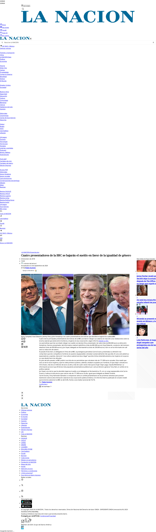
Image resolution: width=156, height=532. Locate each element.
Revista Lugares (5, 196)
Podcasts (3, 150)
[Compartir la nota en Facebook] (22, 347)
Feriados (3, 146)
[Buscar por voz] (153, 42)
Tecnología (3, 142)
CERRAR (2, 1)
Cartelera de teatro (6, 163)
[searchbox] (77, 42)
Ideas (2, 185)
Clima (2, 55)
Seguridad (3, 94)
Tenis (2, 129)
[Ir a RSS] (22, 497)
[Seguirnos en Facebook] (22, 480)
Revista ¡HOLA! (5, 194)
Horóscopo (4, 144)
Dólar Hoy (3, 68)
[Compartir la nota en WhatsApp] (24, 341)
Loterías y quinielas (6, 148)
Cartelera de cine (6, 161)
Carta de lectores (6, 178)
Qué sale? (3, 159)
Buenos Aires (4, 92)
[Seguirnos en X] (22, 486)
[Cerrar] (31, 39)
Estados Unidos (5, 85)
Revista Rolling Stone (7, 200)
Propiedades (4, 72)
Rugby (2, 126)
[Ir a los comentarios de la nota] (24, 339)
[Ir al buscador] (23, 9)
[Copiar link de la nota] (22, 344)
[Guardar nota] (22, 339)
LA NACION (25, 252)
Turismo (3, 139)
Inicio (4, 25)
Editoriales (3, 113)
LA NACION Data (5, 57)
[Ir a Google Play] (26, 503)
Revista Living (4, 198)
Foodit (4, 30)
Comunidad (4, 100)
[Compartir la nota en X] (24, 347)
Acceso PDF (4, 170)
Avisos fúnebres (5, 174)
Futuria (2, 66)
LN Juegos (3, 137)
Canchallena (4, 131)
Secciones (5, 28)
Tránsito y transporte (7, 53)
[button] (78, 140)
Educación (3, 96)
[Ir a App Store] (26, 507)
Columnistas (4, 116)
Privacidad (52, 516)
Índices (2, 79)
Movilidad (3, 77)
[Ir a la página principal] (78, 22)
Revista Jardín (4, 202)
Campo (2, 70)
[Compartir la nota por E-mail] (26, 347)
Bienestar (3, 103)
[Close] (22, 393)
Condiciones (44, 516)
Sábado (2, 183)
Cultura (2, 98)
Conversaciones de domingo (10, 181)
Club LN (4, 33)
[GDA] (26, 523)
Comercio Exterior (6, 74)
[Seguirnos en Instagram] (22, 491)
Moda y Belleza (5, 152)
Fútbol (2, 124)
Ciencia (2, 105)
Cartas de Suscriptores (8, 118)
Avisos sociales (5, 176)
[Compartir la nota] (22, 341)
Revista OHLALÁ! (5, 191)
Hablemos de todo (6, 107)
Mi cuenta (5, 36)
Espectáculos (34, 252)
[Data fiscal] (22, 529)
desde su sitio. (104, 341)
